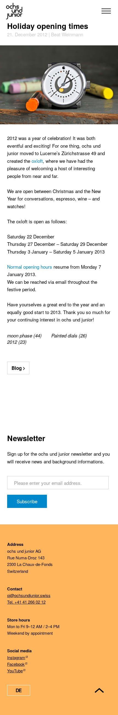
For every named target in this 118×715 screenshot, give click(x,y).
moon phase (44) (24, 335)
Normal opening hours (29, 266)
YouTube (15, 670)
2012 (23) (17, 342)
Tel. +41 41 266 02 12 (26, 602)
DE (19, 690)
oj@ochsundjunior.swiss (28, 595)
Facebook (16, 664)
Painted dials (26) (69, 335)
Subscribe (27, 501)
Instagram (16, 657)
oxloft (37, 160)
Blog (17, 368)
